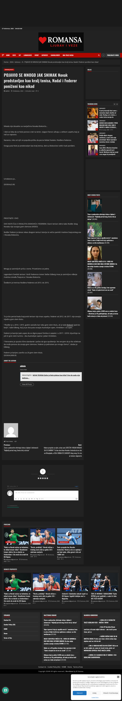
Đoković (70, 325)
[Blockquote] (31, 499)
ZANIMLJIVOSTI (55, 55)
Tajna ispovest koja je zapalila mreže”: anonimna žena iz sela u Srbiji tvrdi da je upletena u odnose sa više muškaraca (102, 240)
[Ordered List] (26, 499)
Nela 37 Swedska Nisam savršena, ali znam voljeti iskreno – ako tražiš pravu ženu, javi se (100, 629)
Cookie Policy (95, 697)
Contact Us (7, 620)
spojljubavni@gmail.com (11, 559)
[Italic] (18, 499)
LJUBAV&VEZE (28, 55)
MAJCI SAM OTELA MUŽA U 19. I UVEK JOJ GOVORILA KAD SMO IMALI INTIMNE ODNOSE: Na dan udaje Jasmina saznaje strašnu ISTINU (102, 263)
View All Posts (27, 384)
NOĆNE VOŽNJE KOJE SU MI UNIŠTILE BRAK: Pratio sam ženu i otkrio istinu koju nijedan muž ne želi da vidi (100, 638)
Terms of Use (8, 638)
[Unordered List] (29, 499)
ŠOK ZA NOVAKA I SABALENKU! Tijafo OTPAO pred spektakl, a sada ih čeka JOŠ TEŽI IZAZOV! (104, 596)
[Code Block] (34, 499)
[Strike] (23, 499)
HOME (5, 629)
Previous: (21, 448)
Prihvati (80, 693)
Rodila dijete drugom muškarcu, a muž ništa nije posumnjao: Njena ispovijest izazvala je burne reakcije (92, 137)
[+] (42, 498)
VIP (20, 55)
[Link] (37, 499)
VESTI (14, 55)
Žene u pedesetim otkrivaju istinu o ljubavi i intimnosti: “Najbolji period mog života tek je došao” (101, 216)
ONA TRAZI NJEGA (68, 55)
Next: (63, 450)
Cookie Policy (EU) (9, 624)
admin (8, 91)
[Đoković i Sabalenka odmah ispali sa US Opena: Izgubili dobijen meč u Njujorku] (75, 582)
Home (8, 55)
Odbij (94, 693)
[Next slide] (117, 104)
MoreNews (69, 671)
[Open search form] (99, 55)
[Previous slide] (114, 104)
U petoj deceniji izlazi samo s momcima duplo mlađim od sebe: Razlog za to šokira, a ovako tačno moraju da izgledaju (92, 113)
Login (76, 486)
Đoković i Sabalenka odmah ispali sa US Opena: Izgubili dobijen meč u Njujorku (75, 596)
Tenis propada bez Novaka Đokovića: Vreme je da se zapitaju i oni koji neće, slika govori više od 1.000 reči (69, 551)
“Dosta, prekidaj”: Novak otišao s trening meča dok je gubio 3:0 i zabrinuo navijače (42, 549)
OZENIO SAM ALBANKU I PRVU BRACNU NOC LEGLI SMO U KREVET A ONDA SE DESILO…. (92, 125)
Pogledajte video (113, 55)
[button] (118, 677)
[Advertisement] (57, 13)
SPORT (37, 55)
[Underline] (21, 499)
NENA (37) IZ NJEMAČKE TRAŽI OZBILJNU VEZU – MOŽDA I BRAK (99, 621)
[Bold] (15, 499)
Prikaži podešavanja (110, 693)
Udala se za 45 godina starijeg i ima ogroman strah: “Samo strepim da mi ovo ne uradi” (101, 288)
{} (39, 498)
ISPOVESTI (45, 55)
